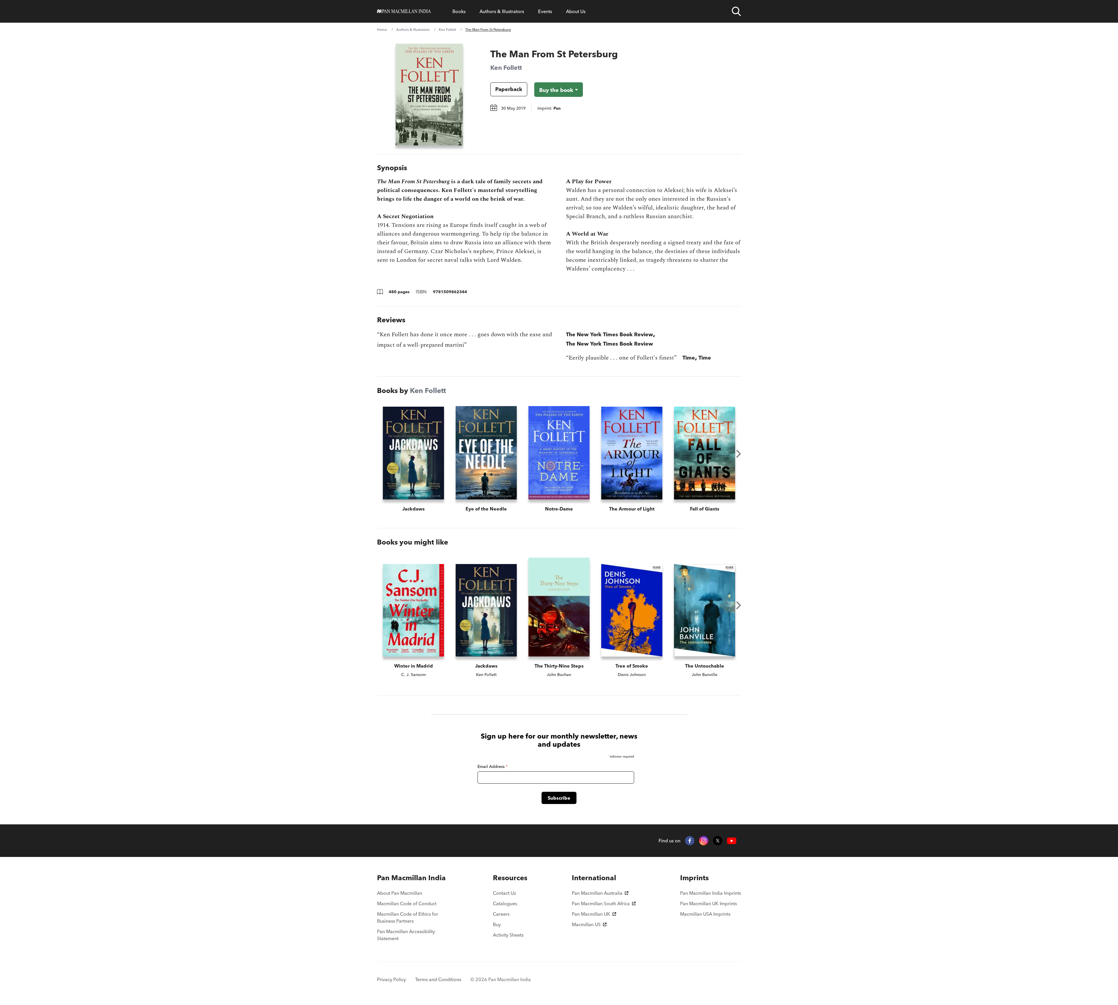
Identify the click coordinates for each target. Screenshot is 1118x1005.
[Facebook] (689, 840)
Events (545, 11)
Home (382, 29)
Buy (497, 924)
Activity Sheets (508, 935)
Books (459, 11)
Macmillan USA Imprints (705, 914)
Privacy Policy (391, 979)
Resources (510, 878)
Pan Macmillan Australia (597, 893)
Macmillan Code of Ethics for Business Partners (407, 917)
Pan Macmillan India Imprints (710, 893)
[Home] (404, 11)
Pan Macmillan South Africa (601, 903)
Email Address (492, 766)
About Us (575, 11)
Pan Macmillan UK (591, 914)
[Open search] (736, 11)
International (594, 878)
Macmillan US (586, 924)
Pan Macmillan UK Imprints (708, 903)
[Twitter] (717, 840)
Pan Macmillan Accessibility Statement (406, 934)
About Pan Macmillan (399, 893)
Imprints (694, 878)
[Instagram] (703, 840)
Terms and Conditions (438, 979)
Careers (501, 914)
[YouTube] (731, 840)
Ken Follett (447, 29)
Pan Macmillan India (411, 878)
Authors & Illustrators (502, 11)
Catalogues (505, 903)
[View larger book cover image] (429, 94)
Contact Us (504, 893)
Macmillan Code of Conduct (406, 903)
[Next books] (738, 454)
